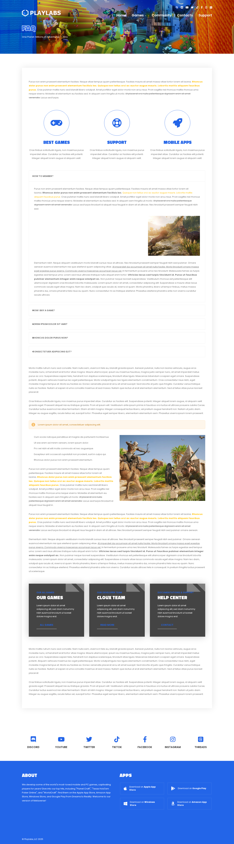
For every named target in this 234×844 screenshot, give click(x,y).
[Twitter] (193, 7)
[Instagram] (207, 7)
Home (121, 15)
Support (205, 15)
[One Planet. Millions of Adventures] (41, 13)
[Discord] (183, 7)
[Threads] (211, 7)
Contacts (185, 15)
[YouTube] (188, 7)
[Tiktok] (198, 7)
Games (138, 15)
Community (161, 15)
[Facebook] (203, 7)
